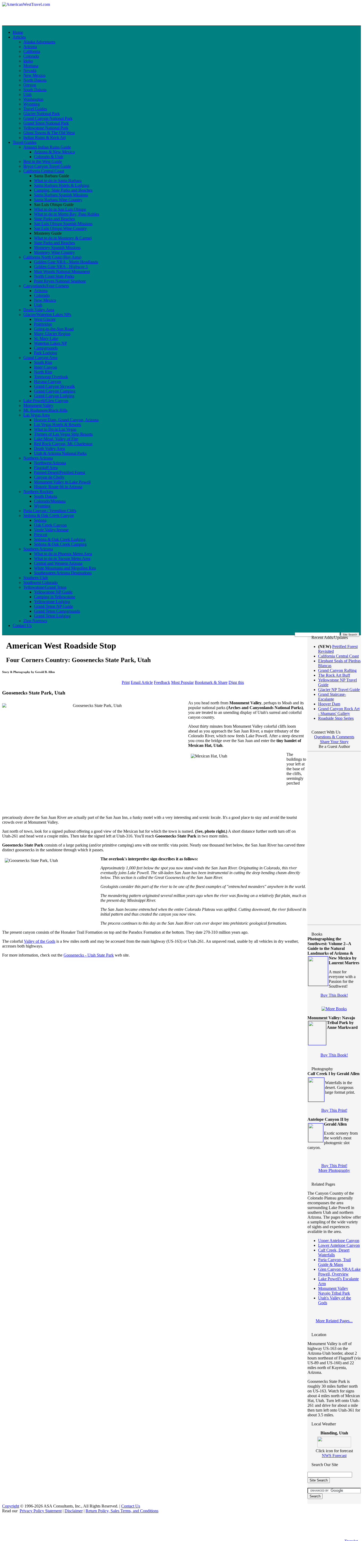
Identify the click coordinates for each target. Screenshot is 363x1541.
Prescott (40, 534)
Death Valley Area (38, 310)
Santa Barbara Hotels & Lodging (61, 185)
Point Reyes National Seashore (60, 281)
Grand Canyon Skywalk (54, 386)
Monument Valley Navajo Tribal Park (334, 1290)
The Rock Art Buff (334, 675)
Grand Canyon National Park (48, 118)
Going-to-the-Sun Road (54, 329)
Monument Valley (38, 405)
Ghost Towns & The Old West (49, 132)
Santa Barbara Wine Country (58, 199)
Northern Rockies (38, 491)
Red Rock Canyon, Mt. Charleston (63, 443)
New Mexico (34, 75)
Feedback (162, 682)
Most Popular (182, 682)
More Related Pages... (334, 1321)
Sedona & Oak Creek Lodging (60, 539)
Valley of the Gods (39, 941)
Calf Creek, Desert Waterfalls (333, 1252)
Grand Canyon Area (40, 357)
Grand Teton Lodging (52, 616)
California (31, 51)
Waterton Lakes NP (50, 343)
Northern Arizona (38, 458)
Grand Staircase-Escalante (332, 696)
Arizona (30, 46)
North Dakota (35, 80)
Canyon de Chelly (49, 477)
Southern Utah (35, 577)
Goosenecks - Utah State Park (89, 955)
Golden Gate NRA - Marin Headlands (66, 262)
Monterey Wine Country (54, 252)
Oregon (29, 85)
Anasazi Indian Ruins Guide (47, 147)
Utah (27, 94)
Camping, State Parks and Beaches (63, 190)
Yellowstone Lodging (52, 601)
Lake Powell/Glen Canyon (45, 400)
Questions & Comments (334, 737)
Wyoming (31, 104)
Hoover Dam (329, 704)
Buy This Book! (334, 995)
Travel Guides (35, 109)
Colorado (31, 56)
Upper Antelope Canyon (338, 1240)
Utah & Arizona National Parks (60, 453)
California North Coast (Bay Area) (52, 257)
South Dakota (35, 89)
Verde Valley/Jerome (51, 530)
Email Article (142, 682)
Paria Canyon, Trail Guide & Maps (334, 1262)
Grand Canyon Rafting (337, 670)
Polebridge (43, 324)
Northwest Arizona (50, 463)
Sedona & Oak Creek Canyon (48, 515)
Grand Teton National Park (46, 123)
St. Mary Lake (46, 338)
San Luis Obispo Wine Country (60, 228)
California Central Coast (43, 171)
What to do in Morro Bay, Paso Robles (66, 214)
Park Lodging (45, 353)
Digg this (236, 682)
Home (18, 32)
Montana (30, 66)
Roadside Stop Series (336, 718)
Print (126, 682)
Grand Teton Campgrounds (57, 611)
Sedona (40, 520)
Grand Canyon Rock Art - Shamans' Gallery (339, 711)
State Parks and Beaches (54, 219)
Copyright (10, 1506)
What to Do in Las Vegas (55, 429)
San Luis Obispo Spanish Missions (63, 223)
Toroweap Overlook (51, 376)
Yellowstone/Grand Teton (44, 587)
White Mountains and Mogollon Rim (65, 568)
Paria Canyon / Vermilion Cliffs (49, 510)
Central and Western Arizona (58, 563)
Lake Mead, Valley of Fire (56, 439)
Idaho (28, 61)
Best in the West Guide (42, 161)
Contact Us (22, 625)
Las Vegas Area (36, 415)
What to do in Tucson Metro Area (62, 558)
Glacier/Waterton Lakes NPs (47, 314)
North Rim (43, 372)
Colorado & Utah (48, 156)
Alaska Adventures (39, 42)
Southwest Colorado (40, 582)
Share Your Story (334, 741)
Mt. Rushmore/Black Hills (45, 410)
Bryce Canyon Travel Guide (47, 166)
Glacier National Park (41, 113)
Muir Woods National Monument (62, 271)
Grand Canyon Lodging (54, 396)
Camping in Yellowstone (54, 597)
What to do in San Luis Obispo (60, 209)
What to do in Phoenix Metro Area (63, 553)
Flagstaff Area (46, 467)
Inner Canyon (45, 367)
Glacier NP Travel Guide (339, 689)
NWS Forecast (334, 1455)
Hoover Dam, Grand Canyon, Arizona (66, 420)
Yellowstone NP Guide (53, 592)
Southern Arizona (38, 549)
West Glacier (45, 319)
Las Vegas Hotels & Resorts (57, 424)
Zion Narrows (35, 620)
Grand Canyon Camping (54, 391)
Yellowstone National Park (45, 128)
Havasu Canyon (47, 381)
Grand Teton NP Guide (53, 606)
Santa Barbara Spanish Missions (61, 195)
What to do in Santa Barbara (58, 180)
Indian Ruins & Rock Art (44, 137)
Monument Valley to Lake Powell (62, 482)
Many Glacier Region (52, 333)
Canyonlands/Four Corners (46, 286)
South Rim (43, 362)
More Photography (334, 1170)
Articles (19, 37)
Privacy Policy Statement (41, 1511)
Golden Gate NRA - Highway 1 (61, 266)
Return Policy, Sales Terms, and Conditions (122, 1511)
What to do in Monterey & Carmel (63, 238)
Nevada (29, 70)
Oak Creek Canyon (50, 525)
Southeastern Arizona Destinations (63, 573)
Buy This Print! (334, 1110)
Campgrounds (46, 348)
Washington (33, 99)
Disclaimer (74, 1511)
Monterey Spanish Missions (57, 247)
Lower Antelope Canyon (339, 1245)
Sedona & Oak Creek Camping (60, 544)
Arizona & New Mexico (54, 152)
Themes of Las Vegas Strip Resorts (63, 434)
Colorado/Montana (50, 501)
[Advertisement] (157, 10)
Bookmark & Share (211, 682)
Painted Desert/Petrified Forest (59, 472)
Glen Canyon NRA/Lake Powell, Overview (339, 1271)
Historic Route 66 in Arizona (58, 487)
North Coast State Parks (54, 276)
